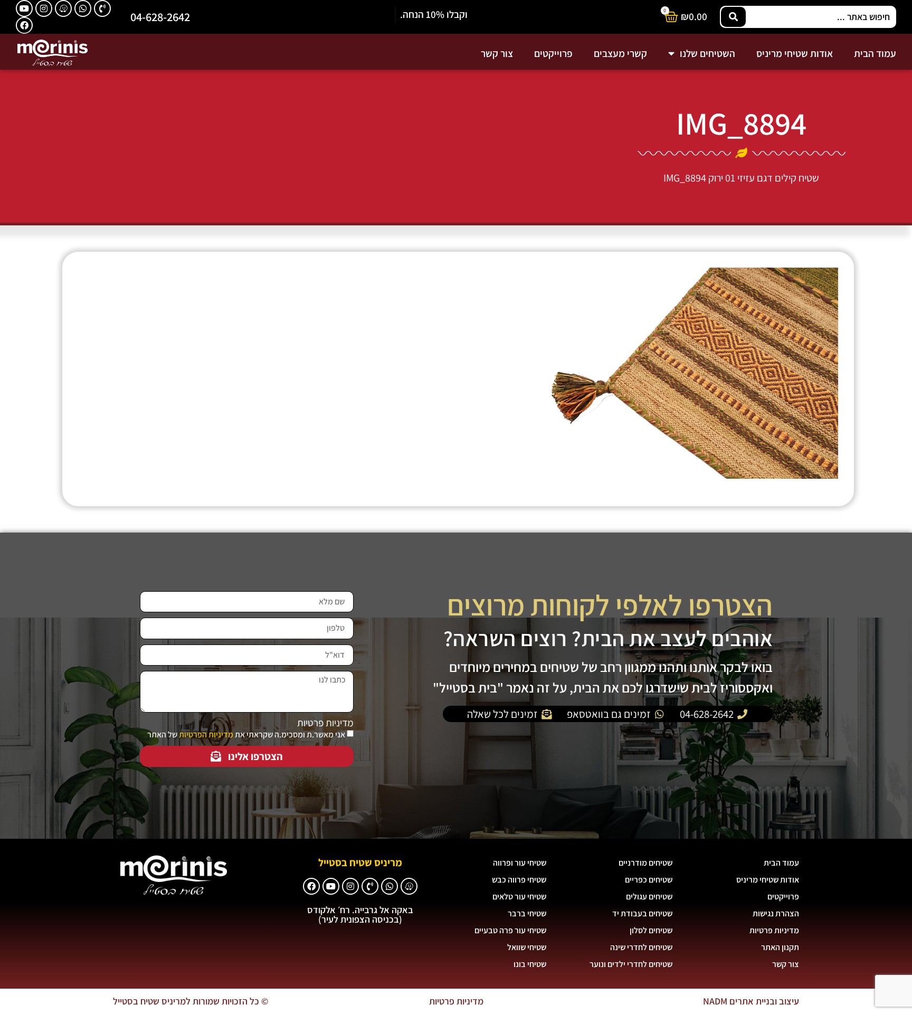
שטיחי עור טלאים (519, 896)
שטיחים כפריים (648, 879)
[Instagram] (43, 8)
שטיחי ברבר (527, 913)
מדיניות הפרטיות (206, 734)
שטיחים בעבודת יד (642, 913)
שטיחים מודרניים (645, 862)
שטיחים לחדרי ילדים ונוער (631, 964)
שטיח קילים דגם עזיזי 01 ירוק (763, 178)
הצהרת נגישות (776, 913)
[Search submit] (733, 17)
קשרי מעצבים (620, 53)
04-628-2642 (160, 16)
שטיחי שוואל (526, 947)
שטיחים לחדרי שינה (641, 947)
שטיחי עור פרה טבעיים (510, 930)
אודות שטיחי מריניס (794, 53)
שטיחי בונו (530, 964)
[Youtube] (24, 8)
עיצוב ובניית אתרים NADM (751, 1001)
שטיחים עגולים (649, 896)
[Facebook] (24, 25)
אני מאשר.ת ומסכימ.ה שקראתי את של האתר (246, 734)
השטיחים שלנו (707, 53)
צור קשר (497, 53)
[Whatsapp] (82, 8)
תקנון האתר (780, 947)
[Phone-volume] (102, 8)
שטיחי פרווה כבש (519, 879)
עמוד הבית (875, 53)
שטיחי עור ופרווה (519, 862)
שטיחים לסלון (651, 930)
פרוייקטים (553, 53)
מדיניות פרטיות (325, 723)
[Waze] (63, 8)
